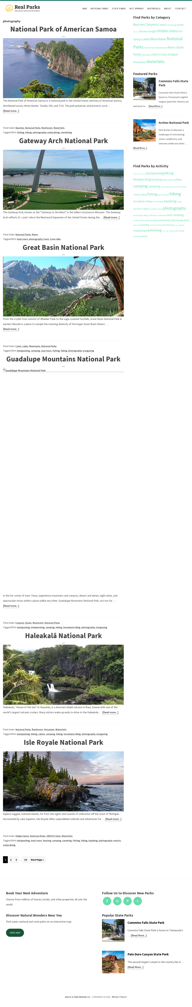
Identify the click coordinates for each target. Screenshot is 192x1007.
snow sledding (179, 225)
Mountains (34, 346)
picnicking (137, 215)
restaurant (161, 215)
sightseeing (177, 220)
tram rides (55, 238)
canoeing (67, 840)
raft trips (152, 215)
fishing (20, 132)
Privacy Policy (119, 997)
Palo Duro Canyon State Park (148, 954)
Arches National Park (174, 122)
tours (46, 238)
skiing (186, 220)
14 (26, 859)
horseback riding (71, 627)
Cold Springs (171, 25)
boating (47, 840)
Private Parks (150, 47)
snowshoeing (168, 225)
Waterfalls (59, 127)
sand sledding (151, 220)
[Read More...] (155, 106)
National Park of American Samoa (63, 28)
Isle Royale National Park (63, 742)
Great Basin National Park (63, 247)
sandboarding (139, 220)
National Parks (32, 127)
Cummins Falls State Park (173, 83)
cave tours (46, 350)
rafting (145, 215)
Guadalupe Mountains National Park (63, 358)
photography (39, 132)
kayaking (93, 840)
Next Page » (37, 860)
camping (35, 350)
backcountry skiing (139, 174)
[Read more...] (11, 111)
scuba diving (53, 132)
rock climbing (175, 215)
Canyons (19, 622)
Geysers (135, 32)
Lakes (25, 346)
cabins (41, 733)
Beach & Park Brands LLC (78, 997)
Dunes (28, 622)
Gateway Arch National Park (63, 140)
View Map (15, 932)
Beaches (19, 127)
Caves (18, 346)
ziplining (143, 236)
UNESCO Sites (53, 835)
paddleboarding (156, 209)
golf (167, 195)
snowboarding (156, 225)
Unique (173, 54)
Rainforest (46, 127)
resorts (117, 840)
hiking (28, 132)
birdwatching (38, 627)
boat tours (22, 238)
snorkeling (66, 132)
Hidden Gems (22, 835)
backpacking (23, 350)
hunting (160, 201)
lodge (179, 201)
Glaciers (143, 31)
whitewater (174, 231)
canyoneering (166, 187)
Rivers (35, 234)
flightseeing (162, 195)
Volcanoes (49, 729)
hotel (154, 201)
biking (34, 733)
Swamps (146, 54)
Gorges (152, 31)
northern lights (141, 208)
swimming (154, 230)
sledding (136, 225)
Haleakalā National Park (63, 635)
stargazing (88, 350)
